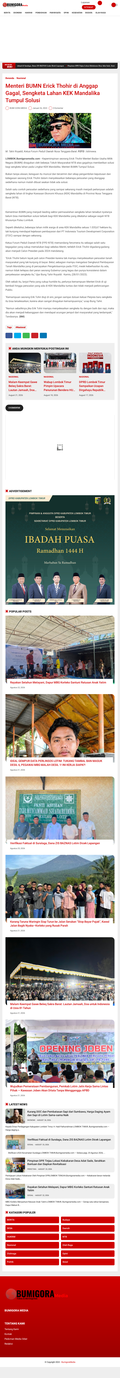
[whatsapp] (26, 335)
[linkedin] (43, 335)
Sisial (65, 1262)
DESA (9, 1228)
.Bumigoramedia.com (28, 158)
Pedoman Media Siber (16, 1339)
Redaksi (9, 1343)
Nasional (21, 78)
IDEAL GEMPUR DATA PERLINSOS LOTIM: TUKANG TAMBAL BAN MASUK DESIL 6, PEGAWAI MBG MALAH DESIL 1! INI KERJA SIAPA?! (56, 762)
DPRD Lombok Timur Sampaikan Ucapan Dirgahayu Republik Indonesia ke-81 (92, 386)
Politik (10, 1262)
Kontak (8, 1334)
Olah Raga (100, 13)
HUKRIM (11, 1236)
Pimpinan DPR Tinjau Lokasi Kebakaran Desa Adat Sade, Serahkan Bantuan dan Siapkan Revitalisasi (66, 1162)
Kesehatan (77, 13)
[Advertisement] (60, 39)
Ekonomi (17, 13)
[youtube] (27, 1316)
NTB (64, 1236)
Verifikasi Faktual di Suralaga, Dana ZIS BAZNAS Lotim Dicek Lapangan (55, 843)
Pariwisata (55, 13)
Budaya (88, 13)
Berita (7, 13)
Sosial (30, 1145)
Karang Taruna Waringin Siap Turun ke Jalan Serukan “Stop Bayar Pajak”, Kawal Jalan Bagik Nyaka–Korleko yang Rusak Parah (59, 923)
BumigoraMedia (68, 1362)
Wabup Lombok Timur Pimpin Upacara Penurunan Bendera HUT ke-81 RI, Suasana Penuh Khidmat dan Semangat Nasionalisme (59, 386)
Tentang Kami (12, 1329)
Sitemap (88, 7)
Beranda (9, 78)
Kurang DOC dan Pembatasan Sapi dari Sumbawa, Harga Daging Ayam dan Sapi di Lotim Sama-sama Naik (68, 1113)
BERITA (10, 1220)
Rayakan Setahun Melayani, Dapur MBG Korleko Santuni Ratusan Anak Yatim (58, 682)
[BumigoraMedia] (15, 8)
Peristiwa (31, 1169)
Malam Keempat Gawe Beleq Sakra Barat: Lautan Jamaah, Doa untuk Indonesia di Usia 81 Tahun (23, 386)
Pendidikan (41, 13)
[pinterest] (34, 335)
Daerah (66, 1228)
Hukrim (28, 13)
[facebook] (8, 335)
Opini (66, 13)
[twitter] (17, 335)
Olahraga (11, 1253)
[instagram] (22, 1316)
